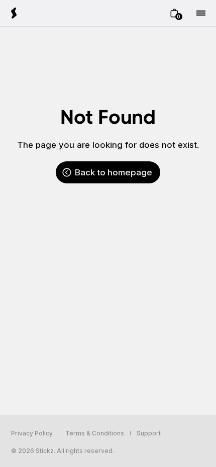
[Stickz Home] (14, 13)
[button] (174, 13)
